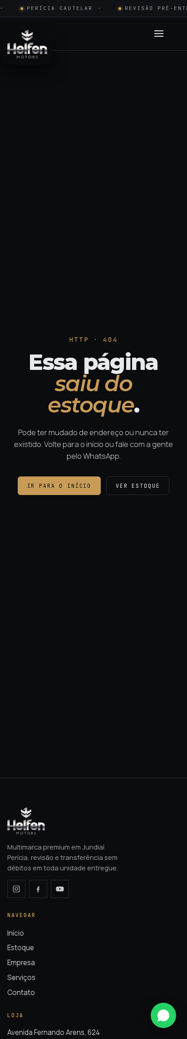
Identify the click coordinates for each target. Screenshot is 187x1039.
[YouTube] (60, 889)
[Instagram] (16, 889)
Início (15, 933)
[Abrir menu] (159, 34)
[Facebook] (38, 889)
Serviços (21, 977)
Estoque (20, 947)
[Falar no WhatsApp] (163, 1015)
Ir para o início (59, 485)
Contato (21, 992)
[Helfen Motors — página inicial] (27, 33)
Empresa (21, 962)
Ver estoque (138, 485)
